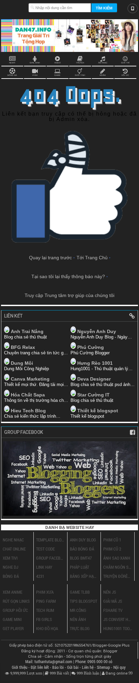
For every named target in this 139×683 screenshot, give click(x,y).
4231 (40, 576)
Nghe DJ (10, 567)
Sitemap (104, 667)
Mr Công (78, 610)
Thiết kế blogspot (97, 410)
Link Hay (44, 567)
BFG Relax (23, 347)
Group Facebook (50, 558)
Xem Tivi (10, 558)
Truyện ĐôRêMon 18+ (117, 576)
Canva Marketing (30, 379)
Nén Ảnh (78, 619)
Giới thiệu (20, 667)
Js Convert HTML (118, 619)
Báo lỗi (58, 667)
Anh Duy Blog (83, 540)
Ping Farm (46, 601)
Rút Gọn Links (16, 601)
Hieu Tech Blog (28, 410)
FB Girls (44, 619)
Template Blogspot (50, 540)
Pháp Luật (79, 567)
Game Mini (12, 619)
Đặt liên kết (40, 667)
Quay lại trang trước (50, 257)
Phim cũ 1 (112, 540)
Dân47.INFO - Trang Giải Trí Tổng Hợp (14, 7)
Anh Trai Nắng (27, 331)
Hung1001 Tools (118, 628)
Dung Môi (22, 363)
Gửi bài (73, 667)
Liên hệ (88, 667)
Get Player (13, 628)
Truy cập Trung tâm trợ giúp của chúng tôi (69, 295)
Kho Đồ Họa (47, 628)
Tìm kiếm (104, 8)
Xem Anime (12, 592)
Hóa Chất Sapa (28, 394)
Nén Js (109, 592)
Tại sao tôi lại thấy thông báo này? (68, 276)
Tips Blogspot (83, 601)
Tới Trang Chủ (92, 257)
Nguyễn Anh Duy (96, 331)
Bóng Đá (11, 576)
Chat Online (14, 549)
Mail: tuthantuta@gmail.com (49, 661)
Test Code (45, 549)
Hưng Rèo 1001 (95, 363)
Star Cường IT (93, 394)
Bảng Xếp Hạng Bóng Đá (84, 576)
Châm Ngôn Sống (117, 567)
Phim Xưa (45, 592)
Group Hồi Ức (15, 610)
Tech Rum (45, 610)
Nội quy (119, 667)
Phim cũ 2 (112, 549)
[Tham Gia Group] (69, 514)
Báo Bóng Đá (82, 549)
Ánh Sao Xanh (116, 558)
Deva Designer (94, 379)
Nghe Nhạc (13, 540)
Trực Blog (80, 628)
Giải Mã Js (112, 601)
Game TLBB (80, 592)
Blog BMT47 (81, 558)
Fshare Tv (112, 610)
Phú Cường (90, 347)
